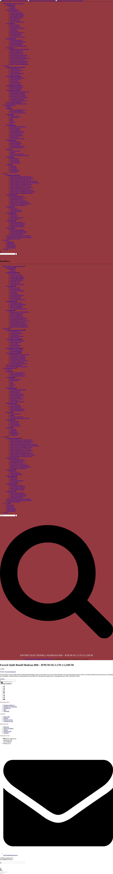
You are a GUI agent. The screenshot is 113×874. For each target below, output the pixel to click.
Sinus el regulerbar (15, 161)
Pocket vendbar (14, 81)
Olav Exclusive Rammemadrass (18, 46)
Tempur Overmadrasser (13, 175)
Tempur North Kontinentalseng (18, 231)
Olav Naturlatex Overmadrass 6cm (19, 61)
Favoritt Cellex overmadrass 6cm (18, 55)
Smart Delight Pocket (15, 34)
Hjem (26, 659)
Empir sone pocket (15, 84)
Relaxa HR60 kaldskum (16, 17)
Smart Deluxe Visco (15, 19)
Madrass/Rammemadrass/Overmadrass (13, 3)
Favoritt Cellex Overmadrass (17, 93)
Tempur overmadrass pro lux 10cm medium (21, 187)
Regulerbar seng (11, 140)
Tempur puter (11, 207)
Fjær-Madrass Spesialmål (14, 76)
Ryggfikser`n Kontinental (16, 135)
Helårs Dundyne (11, 244)
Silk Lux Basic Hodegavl (16, 111)
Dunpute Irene (10, 243)
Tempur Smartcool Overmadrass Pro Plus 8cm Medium (24, 182)
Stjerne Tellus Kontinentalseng (18, 126)
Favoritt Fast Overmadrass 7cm (18, 56)
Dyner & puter (7, 731)
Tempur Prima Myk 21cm (16, 196)
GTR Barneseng (14, 117)
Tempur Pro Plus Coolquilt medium (19, 202)
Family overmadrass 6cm (16, 50)
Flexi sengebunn (14, 160)
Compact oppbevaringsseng (17, 138)
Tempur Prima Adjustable (13, 238)
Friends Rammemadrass (16, 40)
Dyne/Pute (6, 240)
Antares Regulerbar (15, 141)
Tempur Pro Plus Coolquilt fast (18, 205)
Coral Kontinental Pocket (16, 131)
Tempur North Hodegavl (16, 234)
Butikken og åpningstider (10, 706)
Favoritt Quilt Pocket (15, 35)
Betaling (6, 718)
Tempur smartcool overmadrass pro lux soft (21, 190)
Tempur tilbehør (11, 213)
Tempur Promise (11, 220)
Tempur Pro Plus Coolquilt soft (18, 200)
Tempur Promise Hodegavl (17, 226)
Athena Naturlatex (15, 74)
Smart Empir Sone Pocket (16, 32)
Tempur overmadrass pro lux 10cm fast (20, 188)
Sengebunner (10, 157)
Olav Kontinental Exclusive (17, 132)
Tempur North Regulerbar (16, 147)
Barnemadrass (11, 5)
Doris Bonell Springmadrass (17, 28)
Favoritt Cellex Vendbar (16, 13)
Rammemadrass (11, 38)
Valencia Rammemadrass (16, 43)
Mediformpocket (14, 137)
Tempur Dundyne (14, 219)
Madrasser (31, 659)
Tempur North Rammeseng (17, 229)
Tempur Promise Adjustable (17, 225)
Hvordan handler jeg (9, 705)
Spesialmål (6, 65)
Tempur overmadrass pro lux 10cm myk (20, 185)
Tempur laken (13, 216)
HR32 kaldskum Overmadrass (18, 94)
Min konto (6, 711)
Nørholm (12, 152)
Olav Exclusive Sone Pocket (17, 37)
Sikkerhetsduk (13, 169)
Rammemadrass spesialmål (14, 85)
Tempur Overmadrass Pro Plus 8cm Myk (20, 176)
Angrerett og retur (8, 721)
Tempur (5, 173)
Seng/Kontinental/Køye (9, 105)
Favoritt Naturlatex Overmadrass (18, 100)
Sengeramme (10, 114)
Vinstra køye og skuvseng (16, 153)
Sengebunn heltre (14, 158)
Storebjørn (12, 8)
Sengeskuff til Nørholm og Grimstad (19, 155)
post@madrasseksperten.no (10, 855)
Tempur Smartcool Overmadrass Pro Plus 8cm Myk (23, 181)
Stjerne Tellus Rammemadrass (18, 41)
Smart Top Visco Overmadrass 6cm (19, 64)
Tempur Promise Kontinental (17, 223)
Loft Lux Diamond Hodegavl (17, 112)
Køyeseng (9, 149)
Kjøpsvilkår (7, 717)
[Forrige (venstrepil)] (0, 873)
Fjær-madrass (10, 23)
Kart (5, 709)
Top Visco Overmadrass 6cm (17, 59)
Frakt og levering (8, 720)
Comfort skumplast (15, 69)
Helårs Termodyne (11, 246)
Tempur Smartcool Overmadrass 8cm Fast (21, 184)
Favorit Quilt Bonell (15, 26)
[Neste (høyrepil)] (2, 873)
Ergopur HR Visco (15, 20)
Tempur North (11, 228)
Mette (11, 119)
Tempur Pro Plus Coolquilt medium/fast (20, 203)
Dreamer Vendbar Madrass (17, 14)
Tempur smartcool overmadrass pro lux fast (21, 193)
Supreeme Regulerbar (15, 143)
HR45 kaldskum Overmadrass (18, 96)
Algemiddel (13, 166)
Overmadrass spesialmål (13, 90)
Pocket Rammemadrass (16, 44)
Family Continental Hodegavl (17, 110)
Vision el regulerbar (15, 163)
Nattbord (9, 106)
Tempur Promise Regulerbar (17, 146)
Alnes (11, 123)
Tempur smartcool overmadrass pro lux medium (22, 191)
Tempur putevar (14, 214)
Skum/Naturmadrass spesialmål (15, 67)
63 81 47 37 (7, 743)
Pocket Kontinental (15, 129)
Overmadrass (10, 47)
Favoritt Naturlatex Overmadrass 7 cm (20, 58)
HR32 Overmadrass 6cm (16, 52)
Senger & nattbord (8, 728)
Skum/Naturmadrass (12, 10)
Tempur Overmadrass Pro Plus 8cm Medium (21, 178)
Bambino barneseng (15, 116)
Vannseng (9, 164)
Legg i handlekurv (7, 683)
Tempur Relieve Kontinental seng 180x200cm (19, 235)
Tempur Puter (13, 208)
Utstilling (5, 249)
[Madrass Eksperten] (41, 0)
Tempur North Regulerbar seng (18, 232)
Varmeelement (13, 172)
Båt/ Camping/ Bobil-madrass (14, 102)
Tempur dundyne (11, 247)
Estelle (11, 120)
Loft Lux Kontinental (15, 134)
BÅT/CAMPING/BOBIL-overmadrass (17, 103)
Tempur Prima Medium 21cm (17, 197)
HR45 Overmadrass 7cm (16, 53)
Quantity (2, 679)
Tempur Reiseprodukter (16, 211)
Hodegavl (9, 108)
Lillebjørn (12, 6)
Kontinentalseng (11, 125)
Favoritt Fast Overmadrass (17, 99)
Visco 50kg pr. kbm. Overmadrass (19, 97)
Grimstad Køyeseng (15, 150)
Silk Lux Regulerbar (15, 144)
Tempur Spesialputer (15, 210)
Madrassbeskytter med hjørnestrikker (19, 49)
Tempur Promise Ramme (16, 222)
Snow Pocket (13, 29)
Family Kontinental (15, 128)
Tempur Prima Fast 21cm (16, 199)
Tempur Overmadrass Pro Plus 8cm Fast (20, 179)
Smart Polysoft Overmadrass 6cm (18, 62)
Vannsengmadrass (14, 170)
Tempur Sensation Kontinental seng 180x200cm (19, 237)
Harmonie (12, 122)
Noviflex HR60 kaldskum (16, 16)
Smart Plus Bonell (14, 25)
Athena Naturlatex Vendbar (17, 22)
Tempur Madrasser (12, 194)
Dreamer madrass (14, 72)
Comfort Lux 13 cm (15, 11)
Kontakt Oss (7, 708)
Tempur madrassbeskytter (16, 217)
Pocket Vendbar (14, 31)
